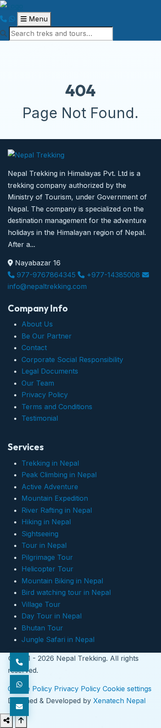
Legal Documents (49, 371)
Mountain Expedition (54, 498)
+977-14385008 (112, 274)
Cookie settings (127, 688)
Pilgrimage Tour (47, 557)
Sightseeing (39, 533)
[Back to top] (21, 720)
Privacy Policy (44, 394)
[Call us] (3, 19)
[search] (80, 34)
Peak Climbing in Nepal (59, 474)
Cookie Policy (30, 688)
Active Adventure (49, 486)
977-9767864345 (45, 274)
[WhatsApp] (12, 19)
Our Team (37, 383)
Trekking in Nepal (50, 463)
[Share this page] (6, 720)
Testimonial (39, 418)
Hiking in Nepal (46, 521)
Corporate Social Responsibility (72, 359)
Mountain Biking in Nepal (62, 580)
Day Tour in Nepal (51, 616)
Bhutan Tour (42, 628)
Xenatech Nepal (119, 700)
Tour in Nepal (44, 545)
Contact (34, 347)
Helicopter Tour (47, 569)
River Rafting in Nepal (56, 510)
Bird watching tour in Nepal (66, 592)
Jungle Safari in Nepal (57, 639)
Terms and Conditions (56, 406)
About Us (37, 324)
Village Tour (41, 604)
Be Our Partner (46, 336)
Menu (37, 19)
